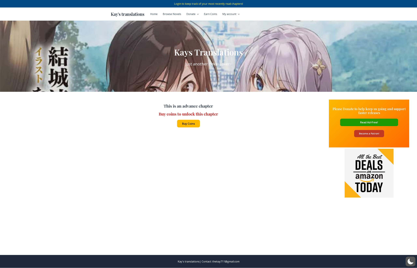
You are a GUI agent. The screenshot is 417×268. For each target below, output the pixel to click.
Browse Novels (172, 14)
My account (229, 14)
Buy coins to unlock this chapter (188, 114)
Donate (190, 14)
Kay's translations (127, 14)
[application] (197, 14)
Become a (369, 133)
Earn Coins (210, 14)
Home (154, 14)
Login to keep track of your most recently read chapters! (208, 4)
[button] (410, 261)
